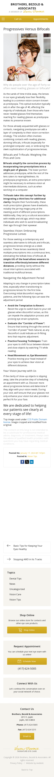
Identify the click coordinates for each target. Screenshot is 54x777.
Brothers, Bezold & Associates (33, 757)
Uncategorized (17, 589)
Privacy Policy (16, 763)
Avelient (39, 763)
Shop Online (29, 630)
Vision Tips (32, 456)
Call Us (17, 18)
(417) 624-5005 (31, 724)
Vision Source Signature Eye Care (27, 748)
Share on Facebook (22, 462)
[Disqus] (27, 502)
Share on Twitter (27, 462)
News (12, 583)
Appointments (40, 18)
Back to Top (27, 769)
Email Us (27, 736)
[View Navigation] (4, 19)
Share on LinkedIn (32, 462)
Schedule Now (29, 661)
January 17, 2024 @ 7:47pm (32, 453)
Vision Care (15, 594)
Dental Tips (15, 578)
